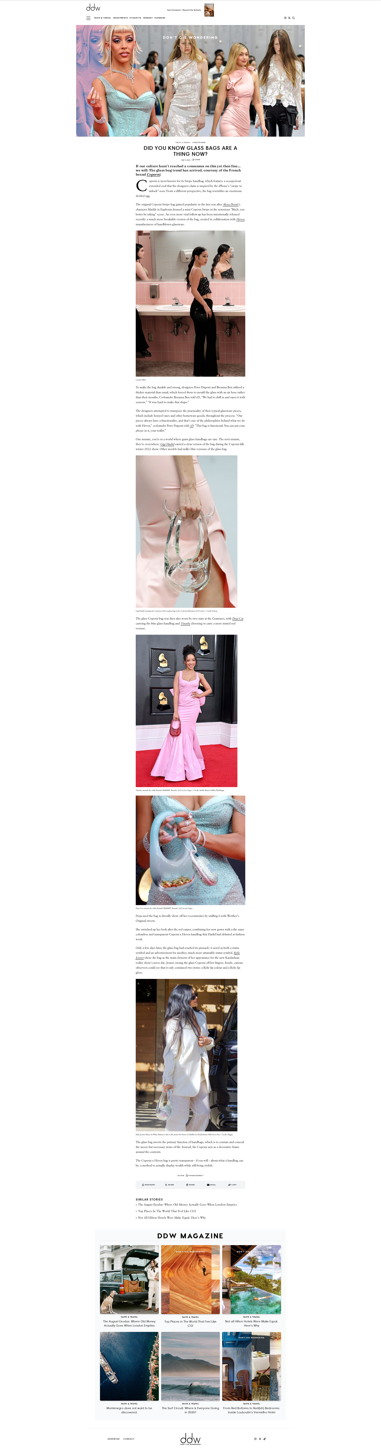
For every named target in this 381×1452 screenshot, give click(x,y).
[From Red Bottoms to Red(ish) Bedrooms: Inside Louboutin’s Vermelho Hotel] (251, 1366)
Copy (234, 1185)
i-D (191, 426)
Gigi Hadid (167, 444)
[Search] (293, 18)
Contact (129, 1438)
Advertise (114, 1438)
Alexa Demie (230, 204)
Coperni (153, 174)
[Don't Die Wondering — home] (114, 7)
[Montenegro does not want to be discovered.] (129, 1366)
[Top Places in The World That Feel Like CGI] (190, 1279)
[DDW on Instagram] (285, 18)
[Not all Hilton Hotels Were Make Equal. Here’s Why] (251, 1279)
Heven (240, 219)
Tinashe (185, 623)
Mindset (148, 18)
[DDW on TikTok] (265, 1439)
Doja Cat (237, 619)
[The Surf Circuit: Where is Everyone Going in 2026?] (190, 1366)
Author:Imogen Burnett (190, 1176)
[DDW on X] (289, 18)
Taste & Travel (102, 18)
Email (213, 1185)
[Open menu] (88, 17)
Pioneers (159, 18)
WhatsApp (150, 1185)
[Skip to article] (190, 81)
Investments (120, 18)
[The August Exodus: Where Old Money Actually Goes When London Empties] (129, 1279)
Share (197, 160)
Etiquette (136, 18)
